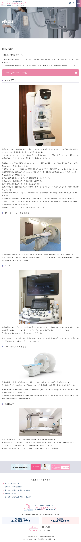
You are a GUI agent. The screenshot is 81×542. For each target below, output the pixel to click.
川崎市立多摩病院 (10, 493)
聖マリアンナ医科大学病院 (13, 487)
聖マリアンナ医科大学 (12, 483)
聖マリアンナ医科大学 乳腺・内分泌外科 (18, 497)
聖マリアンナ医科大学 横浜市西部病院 (17, 490)
